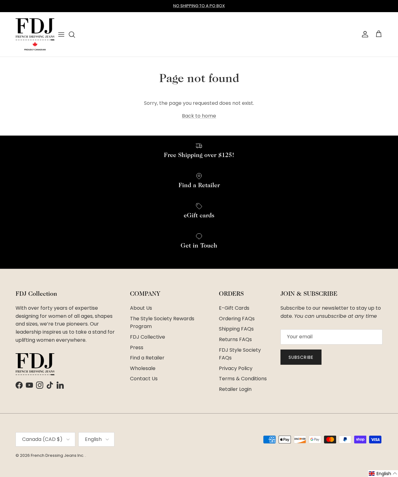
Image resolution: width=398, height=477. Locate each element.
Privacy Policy (235, 368)
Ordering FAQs (237, 318)
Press (136, 347)
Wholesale (142, 368)
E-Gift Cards (234, 308)
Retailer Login (235, 389)
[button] (383, 473)
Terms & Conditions (243, 378)
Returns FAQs (235, 339)
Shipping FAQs (236, 328)
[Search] (72, 34)
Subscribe (301, 357)
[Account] (364, 34)
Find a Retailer (147, 357)
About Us (141, 308)
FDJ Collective (147, 336)
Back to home (199, 115)
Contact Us (144, 378)
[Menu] (61, 34)
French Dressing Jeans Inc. (58, 455)
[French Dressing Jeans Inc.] (35, 34)
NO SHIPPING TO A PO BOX (199, 6)
